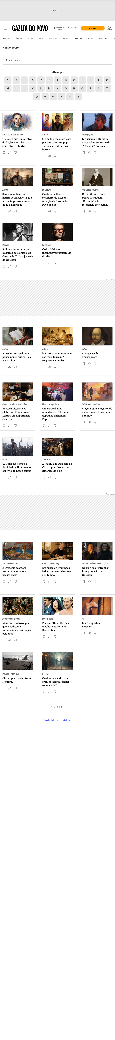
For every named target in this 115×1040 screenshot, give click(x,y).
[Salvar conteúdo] (4, 152)
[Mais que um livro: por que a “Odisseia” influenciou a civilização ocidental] (17, 606)
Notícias (6, 38)
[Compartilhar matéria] (9, 152)
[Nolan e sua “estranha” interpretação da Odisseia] (97, 551)
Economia (103, 38)
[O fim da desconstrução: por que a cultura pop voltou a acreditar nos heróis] (57, 122)
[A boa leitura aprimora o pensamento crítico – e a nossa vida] (17, 336)
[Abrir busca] (54, 28)
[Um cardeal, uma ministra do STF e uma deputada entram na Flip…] (57, 391)
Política (66, 38)
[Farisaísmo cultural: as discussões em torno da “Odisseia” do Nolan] (97, 122)
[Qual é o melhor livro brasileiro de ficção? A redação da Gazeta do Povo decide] (57, 177)
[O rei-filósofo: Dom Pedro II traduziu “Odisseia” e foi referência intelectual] (97, 177)
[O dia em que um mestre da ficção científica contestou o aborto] (17, 122)
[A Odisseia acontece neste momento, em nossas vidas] (17, 551)
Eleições (78, 38)
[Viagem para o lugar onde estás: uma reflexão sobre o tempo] (97, 391)
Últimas (19, 38)
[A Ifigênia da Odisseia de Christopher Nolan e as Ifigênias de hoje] (57, 447)
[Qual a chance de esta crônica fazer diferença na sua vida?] (57, 661)
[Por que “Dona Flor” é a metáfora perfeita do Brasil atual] (57, 606)
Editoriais (53, 38)
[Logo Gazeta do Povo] (30, 28)
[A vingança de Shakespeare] (97, 336)
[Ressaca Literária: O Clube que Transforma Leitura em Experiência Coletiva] (17, 391)
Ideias (90, 38)
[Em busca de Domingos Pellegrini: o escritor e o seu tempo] (57, 551)
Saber (41, 38)
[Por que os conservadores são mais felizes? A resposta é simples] (57, 336)
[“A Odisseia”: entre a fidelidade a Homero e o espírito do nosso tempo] (17, 447)
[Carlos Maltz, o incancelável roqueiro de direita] (57, 232)
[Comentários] (16, 152)
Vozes (30, 38)
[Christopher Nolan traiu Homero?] (17, 661)
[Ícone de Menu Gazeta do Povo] (5, 28)
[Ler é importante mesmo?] (97, 606)
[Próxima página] (61, 707)
